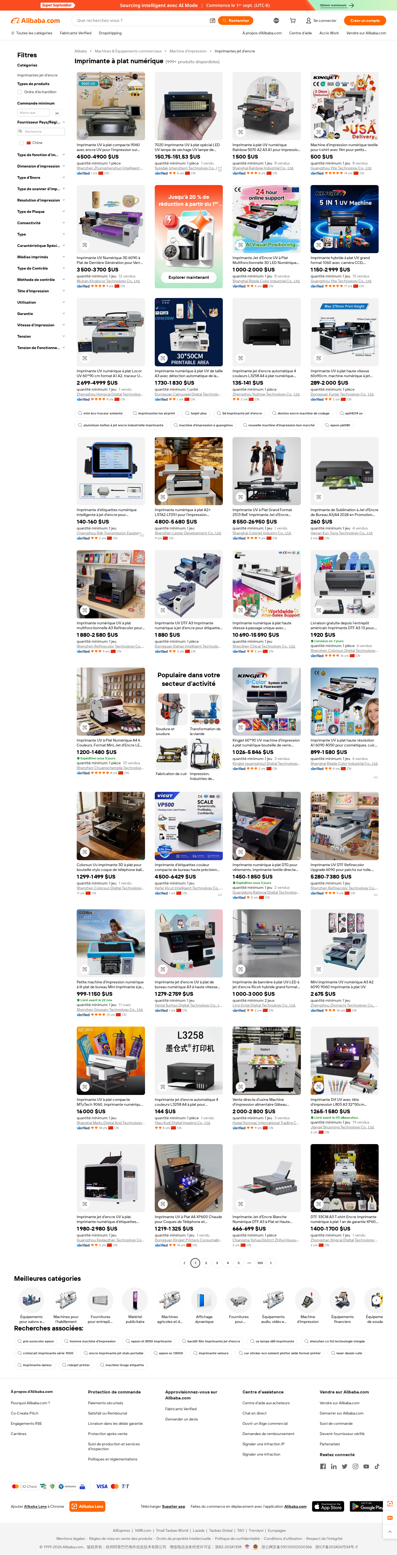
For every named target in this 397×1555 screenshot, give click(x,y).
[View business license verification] (247, 1547)
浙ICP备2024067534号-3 (336, 1547)
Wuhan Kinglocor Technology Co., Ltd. (108, 281)
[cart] (294, 21)
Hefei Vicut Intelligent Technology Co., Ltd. (189, 888)
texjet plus (199, 413)
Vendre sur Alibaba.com (339, 1403)
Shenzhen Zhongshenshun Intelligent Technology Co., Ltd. (111, 168)
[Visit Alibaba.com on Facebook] (323, 1466)
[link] (390, 1504)
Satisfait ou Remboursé (107, 1413)
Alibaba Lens (35, 1506)
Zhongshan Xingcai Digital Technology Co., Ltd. (345, 1240)
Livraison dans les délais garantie (115, 1423)
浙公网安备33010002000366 (286, 1547)
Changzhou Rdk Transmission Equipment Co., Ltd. (111, 533)
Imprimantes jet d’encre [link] (235, 51)
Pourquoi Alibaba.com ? (30, 1403)
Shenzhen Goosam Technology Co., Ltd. (110, 1009)
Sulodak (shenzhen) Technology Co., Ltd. (188, 168)
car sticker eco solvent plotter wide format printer (282, 1353)
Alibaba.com (295, 1506)
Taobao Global (221, 1530)
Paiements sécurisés (105, 1403)
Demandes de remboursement (268, 1434)
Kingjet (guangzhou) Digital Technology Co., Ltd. (267, 763)
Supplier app (173, 1506)
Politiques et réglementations (112, 1459)
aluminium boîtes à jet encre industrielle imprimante (123, 425)
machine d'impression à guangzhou (206, 425)
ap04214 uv (353, 413)
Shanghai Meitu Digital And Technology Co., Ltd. (111, 1123)
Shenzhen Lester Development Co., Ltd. (188, 533)
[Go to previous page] (184, 1263)
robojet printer (79, 1365)
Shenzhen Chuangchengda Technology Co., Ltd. (111, 768)
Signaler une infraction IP (264, 1444)
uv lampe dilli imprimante (275, 1341)
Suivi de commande (336, 1423)
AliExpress (121, 1530)
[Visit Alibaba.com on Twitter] (344, 1466)
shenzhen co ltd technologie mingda (337, 1341)
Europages (277, 1530)
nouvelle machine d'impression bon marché (281, 425)
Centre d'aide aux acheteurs (266, 1403)
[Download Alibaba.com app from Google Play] (368, 1506)
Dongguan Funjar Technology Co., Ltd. (342, 394)
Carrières (18, 1434)
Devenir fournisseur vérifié (342, 1434)
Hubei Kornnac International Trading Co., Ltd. (267, 1123)
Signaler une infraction (261, 1454)
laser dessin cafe (349, 1353)
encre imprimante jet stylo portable (116, 1353)
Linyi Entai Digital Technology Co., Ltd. (264, 1005)
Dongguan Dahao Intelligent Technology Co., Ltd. (189, 646)
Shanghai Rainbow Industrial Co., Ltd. (263, 168)
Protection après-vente (107, 1434)
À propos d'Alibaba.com (32, 1391)
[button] (212, 20)
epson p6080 (340, 425)
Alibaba (81, 51)
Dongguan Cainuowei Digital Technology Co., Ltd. (189, 394)
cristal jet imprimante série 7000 (48, 1353)
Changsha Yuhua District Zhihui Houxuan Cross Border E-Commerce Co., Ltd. (267, 1240)
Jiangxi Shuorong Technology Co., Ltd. (342, 1127)
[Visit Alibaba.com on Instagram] (355, 1466)
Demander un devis (181, 1419)
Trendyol (256, 1530)
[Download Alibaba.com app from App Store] (328, 1506)
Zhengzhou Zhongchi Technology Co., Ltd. (345, 1005)
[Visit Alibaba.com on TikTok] (377, 1466)
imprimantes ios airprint (156, 413)
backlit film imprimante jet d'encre (213, 1341)
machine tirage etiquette (125, 1365)
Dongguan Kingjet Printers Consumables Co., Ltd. (189, 1240)
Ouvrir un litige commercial (265, 1423)
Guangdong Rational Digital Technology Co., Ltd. (267, 892)
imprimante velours (213, 1353)
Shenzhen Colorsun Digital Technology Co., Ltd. (345, 650)
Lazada (198, 1530)
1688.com (143, 1530)
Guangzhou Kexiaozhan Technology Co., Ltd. (111, 1240)
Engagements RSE (26, 1423)
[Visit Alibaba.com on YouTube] (366, 1466)
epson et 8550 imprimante (151, 1341)
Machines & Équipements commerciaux (128, 51)
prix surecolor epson (38, 1341)
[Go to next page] (271, 1263)
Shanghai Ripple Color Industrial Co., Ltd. (266, 281)
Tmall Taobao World (172, 1530)
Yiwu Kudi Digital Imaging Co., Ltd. (183, 1123)
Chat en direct (255, 1413)
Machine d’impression (188, 51)
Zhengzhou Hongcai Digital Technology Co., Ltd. (111, 394)
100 (260, 1263)
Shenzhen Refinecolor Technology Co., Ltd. (111, 646)
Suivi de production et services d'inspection (114, 1446)
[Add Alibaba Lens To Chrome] (87, 1506)
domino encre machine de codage (303, 413)
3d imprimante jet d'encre (242, 413)
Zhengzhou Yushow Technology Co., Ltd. (266, 394)
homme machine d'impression (93, 1341)
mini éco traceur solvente (103, 413)
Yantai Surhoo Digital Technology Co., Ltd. (189, 1005)
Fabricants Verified (181, 1409)
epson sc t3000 (171, 1353)
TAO (240, 1530)
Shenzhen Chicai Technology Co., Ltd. (264, 646)
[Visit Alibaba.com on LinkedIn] (334, 1466)
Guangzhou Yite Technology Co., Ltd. (341, 168)
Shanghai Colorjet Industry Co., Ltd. (262, 533)
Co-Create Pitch (24, 1413)
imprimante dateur (37, 1365)
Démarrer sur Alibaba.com (342, 1413)
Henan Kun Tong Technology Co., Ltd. (342, 533)
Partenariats (330, 1444)
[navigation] (41, 657)
